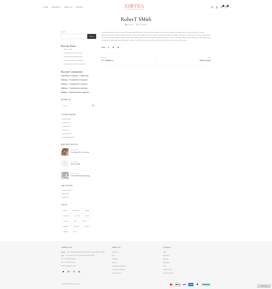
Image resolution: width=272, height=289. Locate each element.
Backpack (65, 119)
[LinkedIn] (118, 47)
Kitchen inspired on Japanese (74, 60)
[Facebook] (108, 47)
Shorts (64, 130)
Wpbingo (64, 80)
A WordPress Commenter (69, 76)
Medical (65, 226)
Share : (103, 47)
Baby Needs (76, 210)
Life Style (65, 126)
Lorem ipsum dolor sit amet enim (74, 64)
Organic (86, 226)
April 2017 (65, 197)
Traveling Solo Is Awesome (73, 53)
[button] (226, 7)
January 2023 (66, 190)
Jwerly (84, 221)
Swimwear (65, 133)
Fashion (65, 122)
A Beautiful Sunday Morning (73, 56)
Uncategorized (67, 137)
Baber (65, 210)
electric (87, 216)
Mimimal (76, 226)
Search (63, 32)
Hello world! (68, 49)
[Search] (93, 105)
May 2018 (65, 194)
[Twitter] (113, 47)
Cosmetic (66, 216)
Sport (74, 231)
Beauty (87, 210)
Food (75, 221)
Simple (65, 231)
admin (131, 24)
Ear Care (77, 216)
